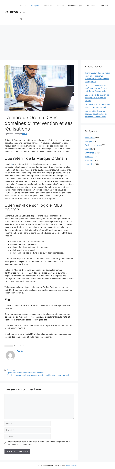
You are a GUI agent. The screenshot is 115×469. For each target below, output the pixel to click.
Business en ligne (75, 5)
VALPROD (11, 12)
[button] (21, 19)
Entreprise (35, 5)
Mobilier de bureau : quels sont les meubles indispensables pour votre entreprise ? (38, 375)
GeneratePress (72, 465)
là (12, 164)
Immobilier (48, 5)
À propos (8, 346)
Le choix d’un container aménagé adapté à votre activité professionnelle (96, 88)
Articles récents (19, 346)
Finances (60, 5)
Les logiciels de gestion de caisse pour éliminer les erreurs (97, 98)
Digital (22, 12)
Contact (23, 5)
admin (20, 351)
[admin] (10, 359)
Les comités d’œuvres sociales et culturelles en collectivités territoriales (96, 114)
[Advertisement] (57, 41)
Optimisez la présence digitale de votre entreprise (25, 373)
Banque (88, 141)
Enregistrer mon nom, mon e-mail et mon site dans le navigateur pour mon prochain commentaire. (38, 443)
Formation (91, 5)
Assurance (103, 5)
